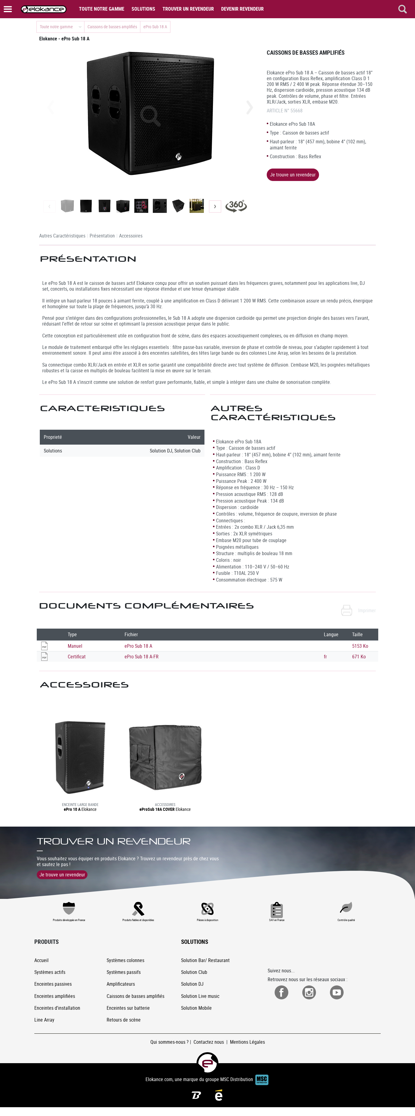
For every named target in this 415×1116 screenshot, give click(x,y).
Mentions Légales (247, 1042)
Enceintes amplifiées (54, 996)
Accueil (41, 960)
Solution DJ (192, 984)
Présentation (102, 235)
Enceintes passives (53, 984)
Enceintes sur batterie (128, 1008)
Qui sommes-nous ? (169, 1042)
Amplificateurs (121, 984)
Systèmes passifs (124, 972)
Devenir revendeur (242, 8)
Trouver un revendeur (188, 8)
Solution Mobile (196, 1008)
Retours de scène (124, 1019)
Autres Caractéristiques (62, 235)
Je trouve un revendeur (293, 174)
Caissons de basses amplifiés (135, 996)
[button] (250, 107)
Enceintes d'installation (57, 1008)
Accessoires (130, 235)
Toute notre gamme (101, 8)
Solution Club (194, 972)
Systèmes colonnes (125, 960)
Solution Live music (200, 996)
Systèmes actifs (49, 972)
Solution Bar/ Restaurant (205, 960)
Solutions (143, 8)
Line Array (44, 1019)
